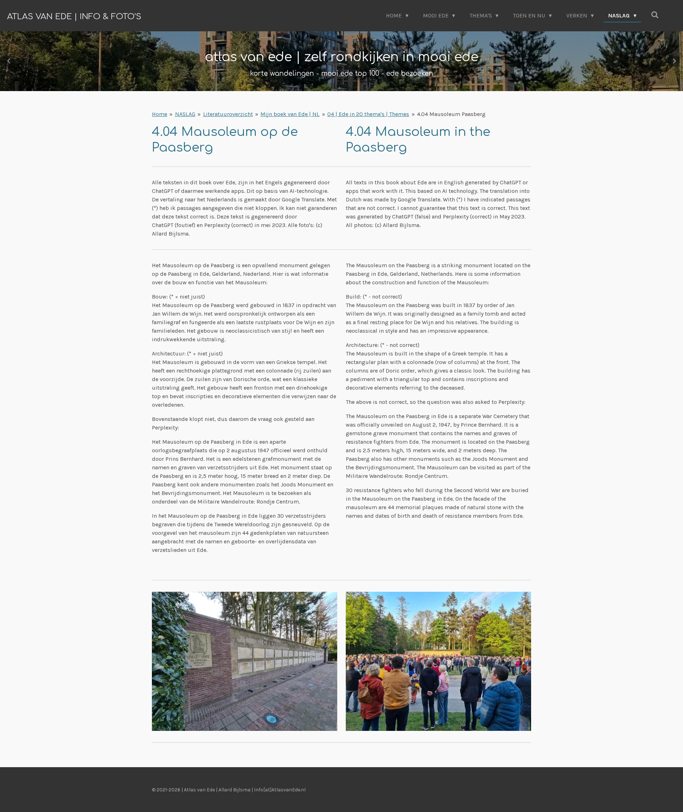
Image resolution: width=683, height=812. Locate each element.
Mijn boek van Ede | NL (289, 114)
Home (159, 114)
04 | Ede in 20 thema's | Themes (368, 114)
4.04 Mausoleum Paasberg (451, 114)
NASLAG (185, 114)
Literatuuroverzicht (228, 114)
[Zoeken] (654, 15)
